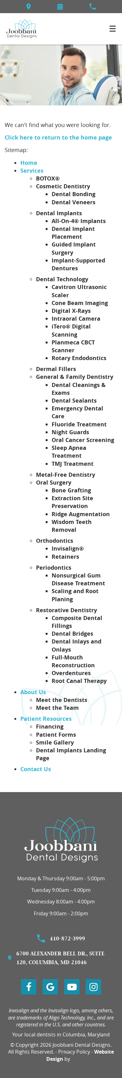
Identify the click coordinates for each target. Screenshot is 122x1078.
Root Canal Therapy (79, 681)
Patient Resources (46, 719)
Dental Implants (59, 213)
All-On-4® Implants (79, 221)
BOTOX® (48, 178)
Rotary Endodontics (79, 358)
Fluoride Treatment (79, 424)
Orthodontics (54, 541)
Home (28, 163)
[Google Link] (50, 986)
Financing (50, 726)
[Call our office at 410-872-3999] (92, 6)
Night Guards (70, 432)
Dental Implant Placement (73, 233)
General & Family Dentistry (74, 377)
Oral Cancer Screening (83, 440)
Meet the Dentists (61, 700)
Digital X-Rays (71, 311)
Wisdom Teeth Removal (72, 526)
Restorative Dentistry (66, 610)
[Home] (21, 28)
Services (31, 171)
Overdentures (71, 673)
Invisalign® (68, 548)
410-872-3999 (67, 938)
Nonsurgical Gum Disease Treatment (78, 579)
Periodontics (53, 568)
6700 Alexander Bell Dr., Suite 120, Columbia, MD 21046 (60, 958)
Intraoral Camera (76, 319)
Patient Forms (56, 735)
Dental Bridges (72, 634)
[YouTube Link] (71, 986)
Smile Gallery (55, 742)
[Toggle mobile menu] (112, 28)
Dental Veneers (73, 202)
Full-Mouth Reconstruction (73, 661)
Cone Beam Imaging (80, 303)
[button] (60, 6)
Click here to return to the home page (58, 137)
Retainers (65, 557)
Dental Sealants (74, 400)
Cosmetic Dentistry (63, 186)
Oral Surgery (53, 482)
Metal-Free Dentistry (65, 475)
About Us (33, 692)
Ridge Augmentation (81, 514)
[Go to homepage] (61, 839)
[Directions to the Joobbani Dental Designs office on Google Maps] (28, 6)
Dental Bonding (73, 194)
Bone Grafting (71, 490)
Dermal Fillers (56, 369)
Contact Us (35, 769)
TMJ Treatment (73, 464)
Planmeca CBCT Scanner (73, 346)
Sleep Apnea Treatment (69, 452)
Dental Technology (62, 279)
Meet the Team (57, 708)
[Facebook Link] (28, 986)
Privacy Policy (74, 1051)
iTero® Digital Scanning (71, 330)
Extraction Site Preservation (72, 502)
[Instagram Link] (93, 986)
